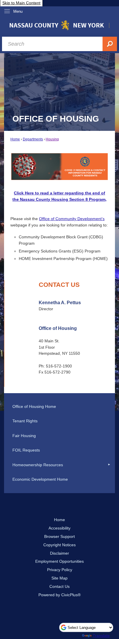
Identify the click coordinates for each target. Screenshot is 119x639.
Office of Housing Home (34, 406)
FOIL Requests (26, 450)
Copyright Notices (59, 545)
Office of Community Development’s (72, 218)
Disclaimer (59, 553)
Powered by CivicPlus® (59, 594)
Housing (52, 139)
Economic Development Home (40, 479)
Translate (101, 635)
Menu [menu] (18, 11)
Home (15, 139)
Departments (33, 139)
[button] (109, 465)
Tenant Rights (25, 421)
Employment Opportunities (59, 561)
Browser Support (59, 536)
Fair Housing (24, 435)
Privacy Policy (59, 569)
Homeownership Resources (37, 464)
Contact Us (59, 586)
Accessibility (59, 528)
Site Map (59, 578)
